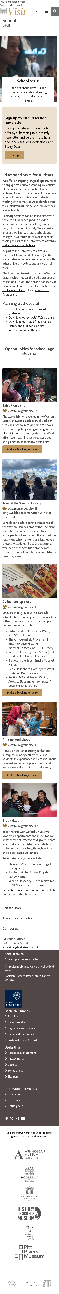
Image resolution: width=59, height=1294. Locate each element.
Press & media (16, 1022)
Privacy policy (16, 1058)
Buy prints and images (21, 1028)
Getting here (15, 1106)
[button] (38, 11)
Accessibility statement (22, 1052)
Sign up (14, 155)
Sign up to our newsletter (23, 959)
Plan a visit (14, 1100)
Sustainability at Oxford (22, 1040)
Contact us (14, 1094)
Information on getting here (25, 330)
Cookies (12, 1064)
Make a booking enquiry (22, 449)
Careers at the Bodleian (22, 1034)
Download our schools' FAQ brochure (31, 317)
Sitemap (13, 1076)
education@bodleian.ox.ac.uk (20, 947)
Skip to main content (11, 5)
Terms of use (15, 1070)
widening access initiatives (18, 245)
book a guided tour (13, 290)
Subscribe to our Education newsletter (25, 890)
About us (13, 1016)
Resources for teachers (19, 918)
